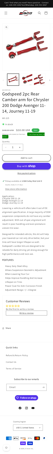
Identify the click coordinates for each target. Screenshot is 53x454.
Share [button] (8, 328)
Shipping (5, 134)
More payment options (27, 173)
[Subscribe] (43, 387)
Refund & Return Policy (17, 355)
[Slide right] (50, 80)
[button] (6, 13)
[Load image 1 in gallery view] (13, 79)
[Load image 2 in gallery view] (26, 79)
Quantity (6, 141)
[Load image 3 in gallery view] (40, 79)
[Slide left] (3, 80)
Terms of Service (13, 368)
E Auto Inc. (29, 449)
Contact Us (11, 362)
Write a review (26, 313)
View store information (16, 189)
